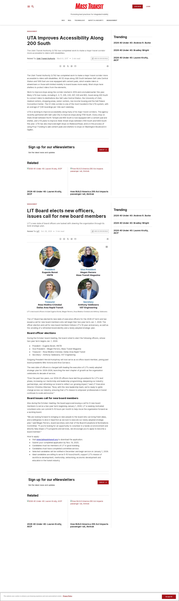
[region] (89, 597)
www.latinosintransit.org (47, 439)
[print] (108, 66)
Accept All (169, 596)
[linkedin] (64, 66)
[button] (28, 6)
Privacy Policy (67, 596)
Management (112, 20)
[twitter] (68, 66)
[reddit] (72, 66)
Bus (63, 20)
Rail (69, 20)
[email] (75, 66)
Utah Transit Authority (46, 58)
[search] (32, 6)
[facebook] (60, 66)
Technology (80, 20)
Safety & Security (95, 20)
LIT (38, 231)
